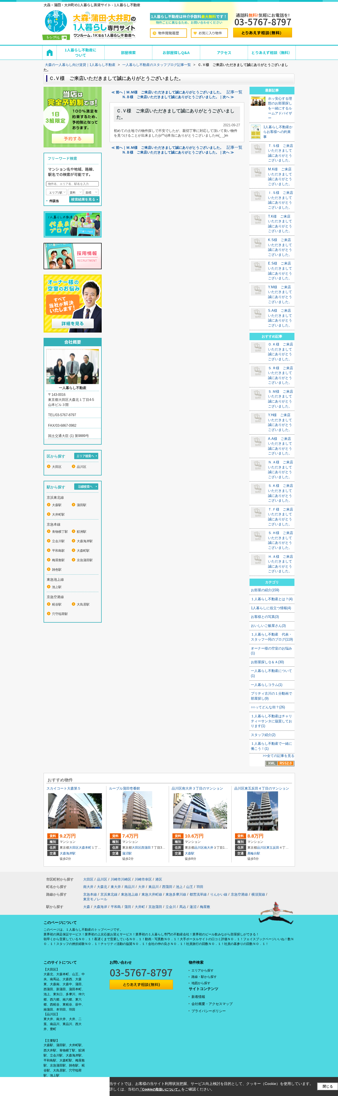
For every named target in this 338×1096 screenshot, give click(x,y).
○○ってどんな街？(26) (268, 707)
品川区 (81, 467)
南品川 (129, 887)
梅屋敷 (205, 907)
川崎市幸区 (143, 879)
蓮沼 (193, 907)
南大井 (208, 847)
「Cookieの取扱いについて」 (160, 1089)
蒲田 (127, 907)
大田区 (57, 467)
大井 (141, 887)
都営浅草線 (198, 894)
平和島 (116, 907)
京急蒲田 (155, 907)
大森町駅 (83, 550)
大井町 (140, 907)
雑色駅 (57, 569)
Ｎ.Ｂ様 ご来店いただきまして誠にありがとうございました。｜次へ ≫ (178, 97)
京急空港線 (239, 894)
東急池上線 (129, 894)
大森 (86, 907)
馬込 (182, 907)
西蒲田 (146, 847)
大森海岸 (100, 907)
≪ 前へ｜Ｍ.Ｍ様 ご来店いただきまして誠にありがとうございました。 (167, 92)
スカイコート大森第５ (63, 788)
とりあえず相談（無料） (271, 52)
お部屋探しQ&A (176, 52)
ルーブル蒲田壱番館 (124, 788)
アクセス (224, 52)
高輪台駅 (253, 853)
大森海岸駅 (85, 541)
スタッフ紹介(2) (263, 735)
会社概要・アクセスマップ (212, 1004)
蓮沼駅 (127, 853)
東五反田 (272, 847)
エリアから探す (202, 970)
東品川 (153, 887)
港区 (158, 879)
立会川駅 (58, 541)
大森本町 (85, 847)
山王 (189, 887)
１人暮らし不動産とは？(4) (272, 599)
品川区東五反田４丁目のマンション (261, 788)
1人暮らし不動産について (80, 52)
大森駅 (57, 505)
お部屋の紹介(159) (265, 590)
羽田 (199, 887)
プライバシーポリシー (208, 1011)
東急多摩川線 (176, 894)
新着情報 (198, 997)
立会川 (171, 907)
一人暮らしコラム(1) (266, 685)
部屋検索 (128, 52)
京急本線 (90, 894)
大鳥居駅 (83, 604)
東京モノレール (95, 899)
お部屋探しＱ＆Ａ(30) (267, 662)
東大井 (116, 887)
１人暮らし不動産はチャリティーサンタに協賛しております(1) (271, 721)
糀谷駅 (57, 604)
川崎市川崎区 (121, 879)
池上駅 (57, 587)
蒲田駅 (81, 505)
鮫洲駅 (81, 531)
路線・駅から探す (204, 977)
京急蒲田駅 (85, 560)
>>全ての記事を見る (278, 756)
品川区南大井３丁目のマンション (197, 788)
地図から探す (200, 983)
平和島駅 (58, 550)
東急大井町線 (152, 894)
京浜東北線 (109, 894)
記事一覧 (234, 92)
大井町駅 (58, 514)
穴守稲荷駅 (60, 614)
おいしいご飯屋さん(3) (268, 626)
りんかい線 (218, 894)
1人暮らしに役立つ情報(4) (271, 608)
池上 (179, 887)
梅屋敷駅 (58, 560)
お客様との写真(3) (265, 617)
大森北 (102, 887)
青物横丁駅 (60, 531)
